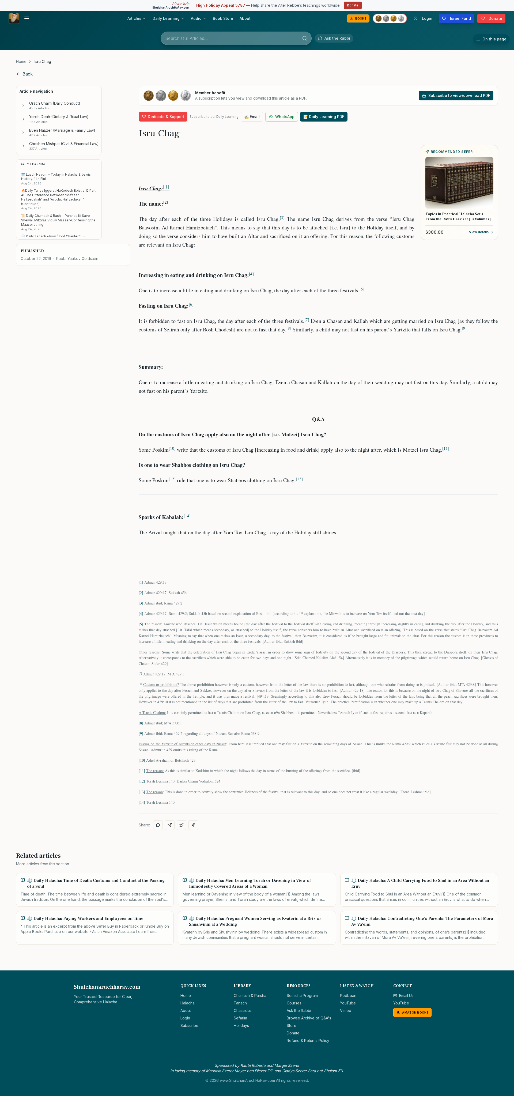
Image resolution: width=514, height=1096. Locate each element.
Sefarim (240, 1018)
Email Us (406, 995)
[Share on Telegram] (170, 825)
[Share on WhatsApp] (158, 825)
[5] (141, 623)
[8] (141, 722)
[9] (141, 733)
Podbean (348, 995)
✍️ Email (252, 116)
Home (21, 61)
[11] (142, 770)
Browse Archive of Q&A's (309, 1018)
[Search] (304, 38)
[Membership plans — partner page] (390, 18)
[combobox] (236, 38)
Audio (196, 18)
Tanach (240, 1003)
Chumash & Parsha (250, 995)
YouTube (348, 1003)
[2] (141, 592)
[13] (142, 791)
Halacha (187, 1003)
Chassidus (243, 1010)
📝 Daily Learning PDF (323, 116)
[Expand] (23, 105)
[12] (142, 781)
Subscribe (189, 1025)
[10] (142, 760)
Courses (294, 1003)
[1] (166, 186)
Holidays (241, 1025)
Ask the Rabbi (299, 1010)
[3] (141, 603)
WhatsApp (284, 116)
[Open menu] (26, 18)
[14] (142, 802)
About (245, 18)
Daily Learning (166, 18)
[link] (43, 61)
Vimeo (345, 1010)
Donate (352, 5)
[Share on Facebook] (193, 825)
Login (185, 1018)
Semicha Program (302, 995)
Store (291, 1025)
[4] (141, 613)
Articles (134, 18)
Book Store (223, 18)
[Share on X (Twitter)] (181, 825)
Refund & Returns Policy (308, 1040)
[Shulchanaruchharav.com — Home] (14, 18)
